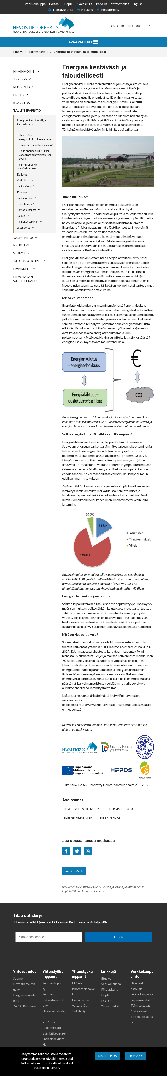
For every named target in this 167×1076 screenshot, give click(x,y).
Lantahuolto (24, 198)
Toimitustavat (140, 1005)
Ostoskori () (126, 26)
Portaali (54, 4)
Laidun (21, 215)
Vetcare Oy (79, 1005)
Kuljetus (22, 174)
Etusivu (106, 978)
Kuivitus (22, 192)
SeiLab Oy (79, 1011)
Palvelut (101, 4)
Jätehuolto (23, 227)
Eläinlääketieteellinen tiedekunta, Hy (54, 1038)
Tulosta (75, 871)
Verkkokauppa (35, 4)
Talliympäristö (27, 110)
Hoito (18, 95)
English (137, 4)
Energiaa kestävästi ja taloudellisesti (31, 122)
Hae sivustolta (62, 9)
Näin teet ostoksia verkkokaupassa (142, 988)
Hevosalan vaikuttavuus (25, 279)
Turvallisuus (24, 204)
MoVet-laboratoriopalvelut (83, 988)
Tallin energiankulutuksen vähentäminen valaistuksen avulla (35, 154)
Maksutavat (139, 1011)
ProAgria (49, 1022)
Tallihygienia (24, 186)
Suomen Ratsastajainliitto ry (54, 999)
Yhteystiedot (120, 4)
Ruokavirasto (52, 1027)
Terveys (20, 79)
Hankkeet (22, 268)
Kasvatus (21, 103)
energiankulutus (121, 809)
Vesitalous (23, 180)
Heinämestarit (82, 1000)
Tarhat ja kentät (26, 209)
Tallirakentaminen (27, 221)
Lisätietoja (107, 1055)
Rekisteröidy (110, 9)
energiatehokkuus (78, 818)
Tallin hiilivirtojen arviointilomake (27, 166)
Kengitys (21, 245)
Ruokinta (22, 87)
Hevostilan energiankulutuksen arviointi (36, 137)
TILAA (118, 937)
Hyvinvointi (24, 71)
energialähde (110, 818)
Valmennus (23, 237)
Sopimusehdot (140, 1000)
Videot (19, 253)
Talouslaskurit (27, 261)
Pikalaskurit (84, 4)
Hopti (68, 4)
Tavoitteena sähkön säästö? (36, 145)
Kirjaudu (87, 9)
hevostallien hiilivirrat (82, 809)
